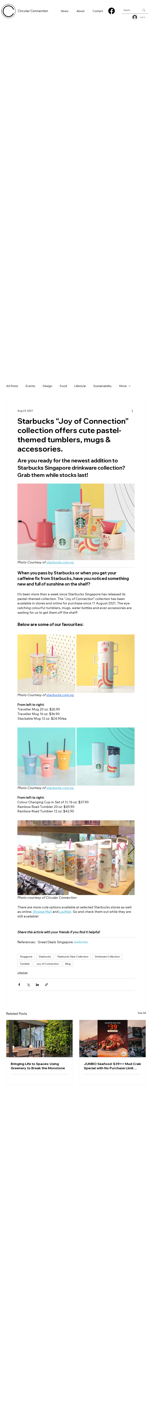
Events (30, 386)
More (123, 386)
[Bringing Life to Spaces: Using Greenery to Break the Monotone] (39, 1038)
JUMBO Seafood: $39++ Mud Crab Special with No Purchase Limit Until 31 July (112, 1066)
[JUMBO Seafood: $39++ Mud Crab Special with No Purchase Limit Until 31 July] (112, 1038)
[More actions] (132, 410)
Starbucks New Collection (72, 956)
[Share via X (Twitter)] (28, 984)
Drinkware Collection (107, 956)
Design (47, 386)
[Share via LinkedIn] (37, 984)
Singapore (26, 956)
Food (63, 386)
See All (142, 1013)
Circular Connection (33, 11)
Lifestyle (80, 386)
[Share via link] (46, 984)
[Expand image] (46, 663)
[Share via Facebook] (19, 984)
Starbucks (45, 956)
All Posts (12, 386)
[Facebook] (111, 11)
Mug (68, 963)
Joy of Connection (47, 963)
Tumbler (25, 963)
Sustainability (102, 386)
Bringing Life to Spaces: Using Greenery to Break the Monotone (38, 1066)
